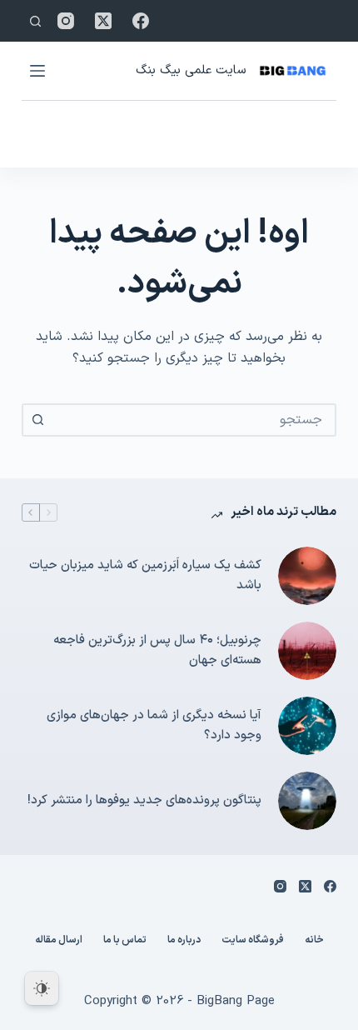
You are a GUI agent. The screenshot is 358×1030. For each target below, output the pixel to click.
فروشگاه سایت (252, 941)
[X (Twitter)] (103, 20)
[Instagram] (65, 20)
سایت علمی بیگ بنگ (191, 70)
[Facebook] (140, 20)
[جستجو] (35, 21)
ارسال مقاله (58, 941)
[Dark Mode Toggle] (41, 988)
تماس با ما (125, 941)
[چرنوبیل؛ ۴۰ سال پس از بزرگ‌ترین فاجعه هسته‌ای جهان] (307, 651)
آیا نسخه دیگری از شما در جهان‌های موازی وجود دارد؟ (154, 726)
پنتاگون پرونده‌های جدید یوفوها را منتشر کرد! (144, 800)
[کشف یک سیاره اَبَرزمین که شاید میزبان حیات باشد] (307, 576)
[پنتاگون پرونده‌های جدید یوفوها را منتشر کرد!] (307, 801)
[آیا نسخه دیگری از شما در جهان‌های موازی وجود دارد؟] (307, 726)
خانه (314, 941)
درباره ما (184, 941)
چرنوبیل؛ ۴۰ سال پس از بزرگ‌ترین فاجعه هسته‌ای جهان (157, 651)
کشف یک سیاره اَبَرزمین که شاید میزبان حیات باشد (145, 576)
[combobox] (194, 420)
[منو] (37, 70)
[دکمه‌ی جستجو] (38, 420)
